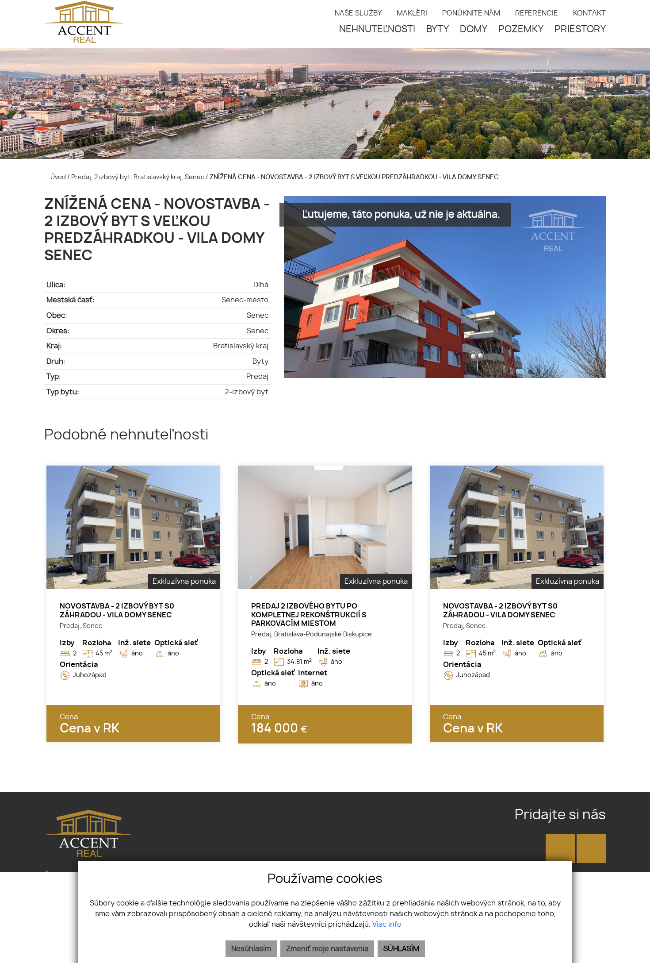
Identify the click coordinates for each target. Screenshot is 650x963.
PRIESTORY (580, 29)
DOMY (473, 29)
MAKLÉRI (412, 13)
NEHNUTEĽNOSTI (377, 29)
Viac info (386, 924)
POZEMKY (520, 29)
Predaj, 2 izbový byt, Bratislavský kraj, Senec (138, 177)
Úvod (57, 177)
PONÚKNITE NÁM (471, 13)
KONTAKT (589, 13)
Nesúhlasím (251, 948)
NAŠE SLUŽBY (358, 13)
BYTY (437, 29)
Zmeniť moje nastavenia (327, 948)
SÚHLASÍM (401, 948)
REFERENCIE (536, 13)
